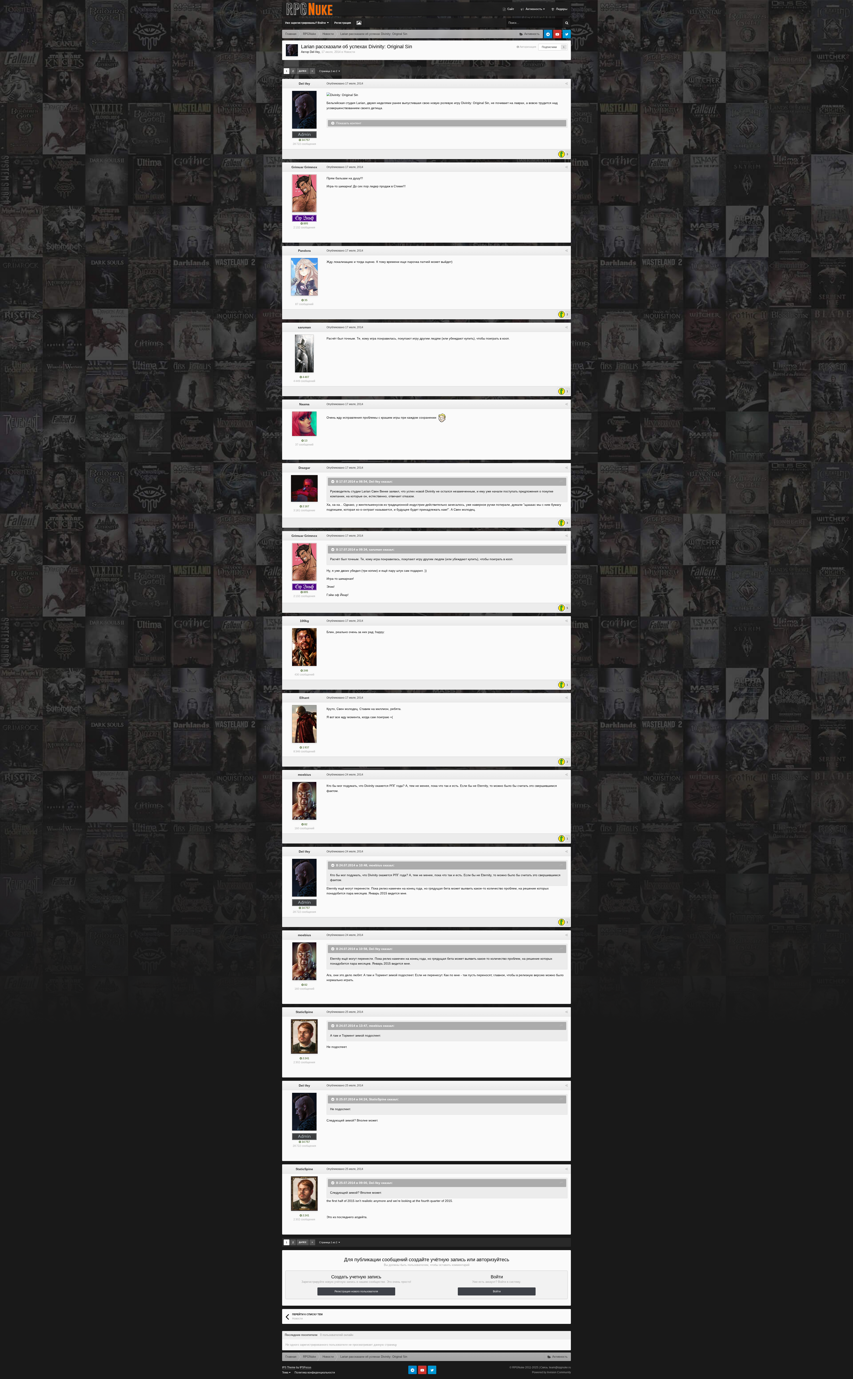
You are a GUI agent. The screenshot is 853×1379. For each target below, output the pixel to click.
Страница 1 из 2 (329, 71)
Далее (303, 71)
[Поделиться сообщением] (566, 83)
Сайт (510, 9)
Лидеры (561, 9)
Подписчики (549, 47)
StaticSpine (304, 1012)
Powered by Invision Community (551, 1372)
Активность (533, 9)
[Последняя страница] (312, 71)
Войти (497, 1291)
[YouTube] (557, 34)
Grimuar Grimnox (304, 167)
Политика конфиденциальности (315, 1372)
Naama (304, 404)
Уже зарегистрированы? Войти (306, 22)
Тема (285, 1372)
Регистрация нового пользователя (356, 1291)
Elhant (304, 697)
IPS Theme (288, 1367)
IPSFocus (305, 1367)
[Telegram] (548, 34)
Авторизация (528, 46)
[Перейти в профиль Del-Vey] (292, 50)
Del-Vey (315, 52)
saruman (304, 327)
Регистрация (342, 22)
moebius (304, 774)
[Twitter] (566, 34)
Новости (349, 52)
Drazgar (304, 468)
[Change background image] (359, 22)
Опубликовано (345, 83)
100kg (304, 621)
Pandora (304, 250)
